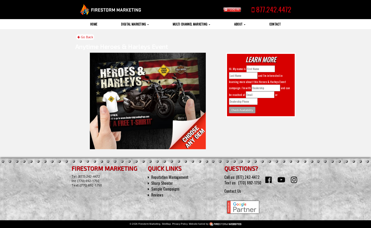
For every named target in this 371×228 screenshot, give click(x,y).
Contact (275, 24)
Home (93, 24)
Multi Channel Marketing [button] (190, 24)
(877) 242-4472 (89, 176)
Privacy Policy (179, 224)
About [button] (238, 24)
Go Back (86, 37)
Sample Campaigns (165, 189)
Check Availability (242, 110)
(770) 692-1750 (88, 181)
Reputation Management (170, 177)
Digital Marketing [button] (134, 24)
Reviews (157, 195)
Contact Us (232, 191)
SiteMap (166, 224)
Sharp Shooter (162, 183)
